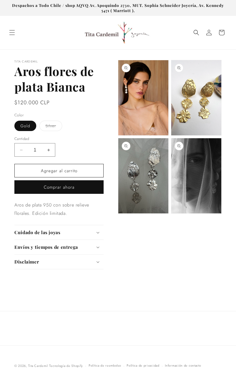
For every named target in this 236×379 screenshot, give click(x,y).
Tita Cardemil (38, 365)
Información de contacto (183, 365)
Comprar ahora (59, 187)
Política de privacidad (143, 365)
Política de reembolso (105, 365)
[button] (12, 32)
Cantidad (21, 138)
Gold (25, 126)
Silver (53, 127)
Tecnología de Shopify (66, 365)
